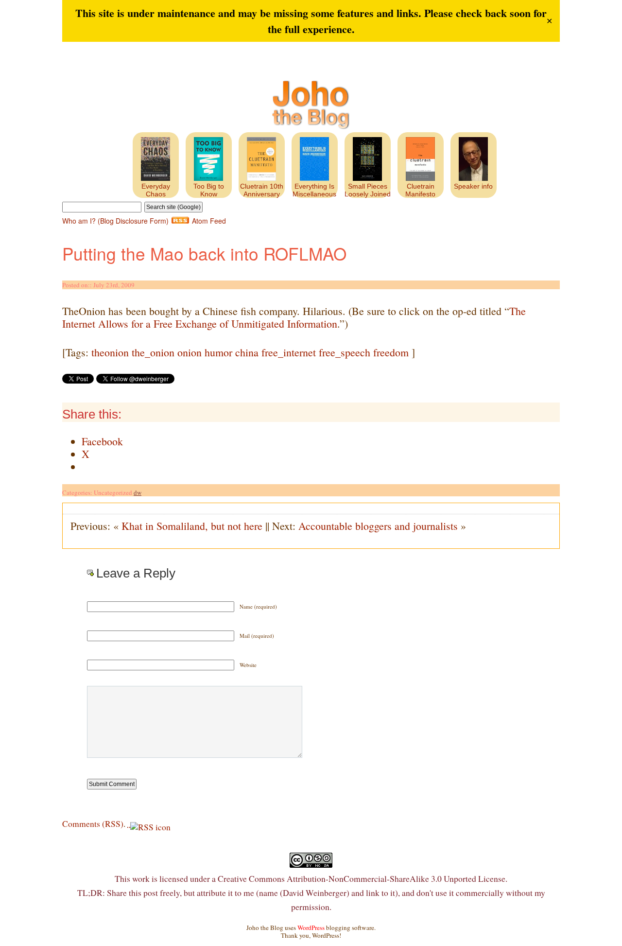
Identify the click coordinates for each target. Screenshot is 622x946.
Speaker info (473, 186)
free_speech (344, 352)
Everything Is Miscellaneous (314, 190)
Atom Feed (209, 221)
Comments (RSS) (92, 823)
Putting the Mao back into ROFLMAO (204, 253)
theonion (110, 352)
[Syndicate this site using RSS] (128, 823)
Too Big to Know (208, 190)
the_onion (153, 352)
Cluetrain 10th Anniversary (261, 190)
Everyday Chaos (155, 190)
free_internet (288, 352)
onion (189, 352)
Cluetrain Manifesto (420, 190)
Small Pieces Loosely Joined (368, 190)
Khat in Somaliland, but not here (191, 526)
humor (218, 352)
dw (137, 492)
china (247, 352)
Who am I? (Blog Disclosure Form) (115, 221)
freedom (391, 352)
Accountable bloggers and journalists (378, 526)
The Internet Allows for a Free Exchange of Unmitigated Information (294, 317)
